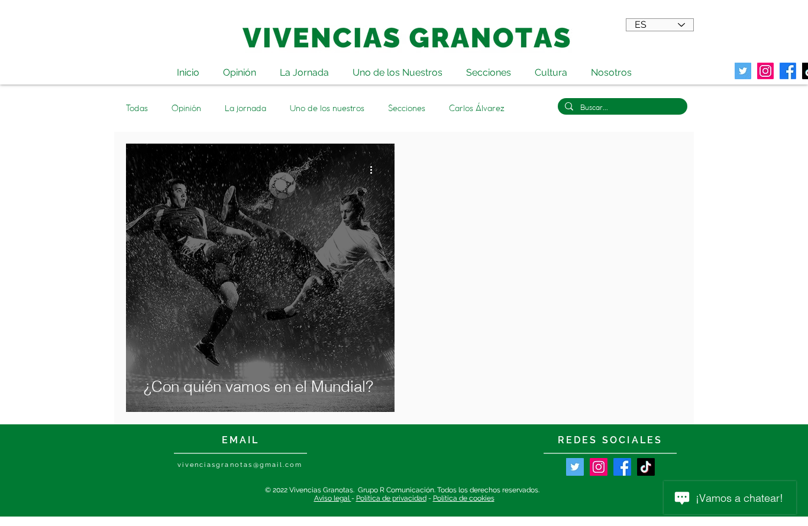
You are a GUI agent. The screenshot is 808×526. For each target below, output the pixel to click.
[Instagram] (598, 467)
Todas (137, 108)
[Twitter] (743, 71)
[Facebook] (622, 467)
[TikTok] (646, 467)
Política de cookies (464, 498)
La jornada (245, 108)
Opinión (186, 108)
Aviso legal (332, 498)
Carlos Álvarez (477, 108)
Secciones (406, 108)
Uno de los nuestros (327, 108)
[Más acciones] (375, 170)
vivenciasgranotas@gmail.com (239, 465)
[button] (551, 67)
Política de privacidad (391, 498)
